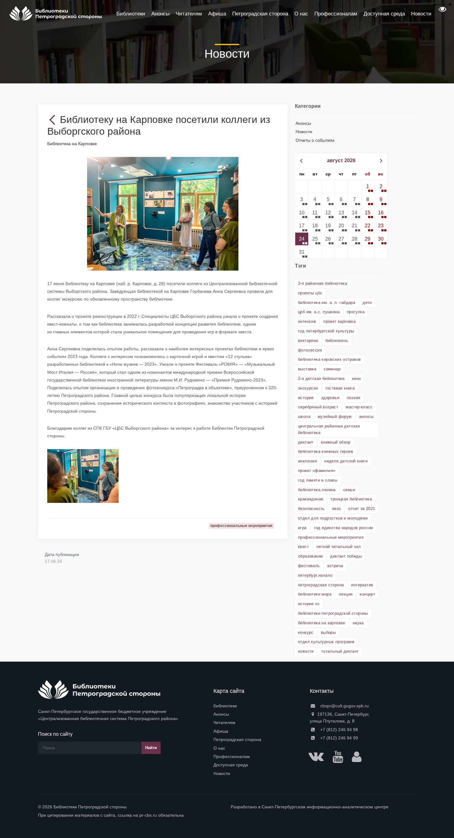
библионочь (337, 340)
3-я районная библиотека (322, 283)
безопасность (311, 508)
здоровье (330, 397)
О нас (219, 748)
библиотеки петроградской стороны (333, 613)
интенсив (307, 321)
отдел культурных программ (326, 641)
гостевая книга (340, 388)
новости (306, 651)
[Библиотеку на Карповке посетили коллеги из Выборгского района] (163, 213)
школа (304, 416)
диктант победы (346, 556)
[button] (442, 11)
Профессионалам (231, 756)
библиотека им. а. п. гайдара (326, 302)
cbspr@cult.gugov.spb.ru (344, 705)
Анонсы (303, 123)
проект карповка (339, 321)
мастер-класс (359, 407)
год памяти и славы (317, 480)
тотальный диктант (340, 651)
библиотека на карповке (321, 623)
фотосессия (310, 350)
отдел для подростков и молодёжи (333, 518)
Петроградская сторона (237, 739)
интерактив (362, 585)
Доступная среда (230, 764)
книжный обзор (335, 442)
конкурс (305, 632)
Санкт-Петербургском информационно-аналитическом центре (325, 806)
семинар (332, 369)
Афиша (220, 731)
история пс (309, 603)
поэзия (353, 397)
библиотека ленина (317, 489)
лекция (345, 594)
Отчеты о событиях (315, 140)
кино (356, 378)
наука (358, 623)
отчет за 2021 (361, 508)
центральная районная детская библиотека (329, 429)
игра (302, 527)
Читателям (224, 722)
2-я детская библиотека (321, 378)
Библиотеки (225, 705)
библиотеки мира (314, 594)
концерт (367, 594)
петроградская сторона (321, 585)
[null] (53, 119)
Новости (304, 131)
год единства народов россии (343, 527)
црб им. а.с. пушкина (318, 312)
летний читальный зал (338, 546)
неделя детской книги (346, 461)
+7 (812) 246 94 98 (338, 729)
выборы (328, 632)
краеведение (310, 499)
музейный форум (335, 416)
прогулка (355, 312)
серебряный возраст (318, 407)
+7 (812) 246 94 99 (338, 737)
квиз (336, 508)
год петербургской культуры (326, 331)
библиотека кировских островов (329, 359)
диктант (305, 442)
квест (303, 546)
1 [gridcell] (367, 186)
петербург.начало (315, 575)
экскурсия (308, 388)
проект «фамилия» (316, 470)
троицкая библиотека (351, 499)
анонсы (366, 416)
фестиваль (309, 565)
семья (349, 489)
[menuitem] (257, 705)
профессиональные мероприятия (331, 537)
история (306, 397)
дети (367, 302)
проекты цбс (310, 293)
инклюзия (307, 461)
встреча (335, 565)
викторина (308, 340)
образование (310, 556)
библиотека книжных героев (325, 451)
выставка (307, 369)
